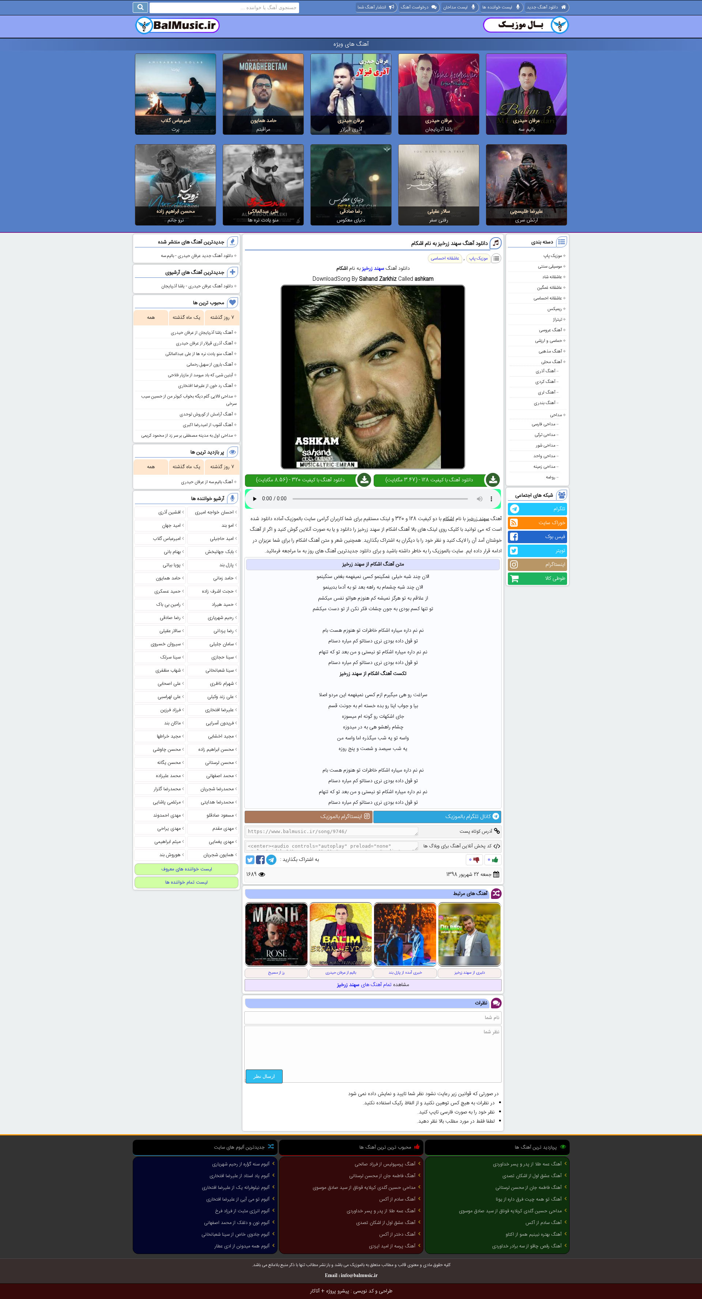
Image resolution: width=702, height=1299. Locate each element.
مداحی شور (545, 445)
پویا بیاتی (172, 565)
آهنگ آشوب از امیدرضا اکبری (208, 425)
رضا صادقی (351, 211)
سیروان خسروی (166, 644)
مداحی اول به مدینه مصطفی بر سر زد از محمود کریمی (187, 435)
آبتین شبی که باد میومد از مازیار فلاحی (200, 375)
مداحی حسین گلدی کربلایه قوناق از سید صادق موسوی (510, 1211)
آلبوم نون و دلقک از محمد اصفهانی (236, 1223)
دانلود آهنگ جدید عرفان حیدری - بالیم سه (197, 256)
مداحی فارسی (543, 424)
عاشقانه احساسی (547, 298)
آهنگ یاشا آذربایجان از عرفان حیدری (202, 332)
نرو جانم (175, 220)
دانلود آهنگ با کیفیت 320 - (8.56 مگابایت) (300, 480)
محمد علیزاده (168, 776)
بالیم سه (526, 129)
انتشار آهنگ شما (372, 7)
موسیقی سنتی (550, 266)
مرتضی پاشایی (167, 802)
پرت (175, 129)
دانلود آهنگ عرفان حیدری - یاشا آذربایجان (197, 286)
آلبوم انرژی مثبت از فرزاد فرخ (242, 1211)
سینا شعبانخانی (219, 671)
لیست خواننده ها (497, 7)
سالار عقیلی (438, 211)
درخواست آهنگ (415, 7)
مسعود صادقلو (220, 815)
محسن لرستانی (219, 763)
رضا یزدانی (224, 631)
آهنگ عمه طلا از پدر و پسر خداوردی (527, 1164)
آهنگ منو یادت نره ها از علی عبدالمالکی (199, 354)
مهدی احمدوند (167, 815)
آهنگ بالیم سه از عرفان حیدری (207, 482)
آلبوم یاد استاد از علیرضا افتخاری (239, 1176)
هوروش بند (170, 855)
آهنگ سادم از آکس (543, 1223)
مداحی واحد (544, 456)
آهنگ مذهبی (550, 351)
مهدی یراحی (169, 829)
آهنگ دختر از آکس (397, 1235)
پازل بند (226, 565)
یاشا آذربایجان (439, 129)
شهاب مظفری (168, 671)
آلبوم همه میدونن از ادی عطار (242, 1246)
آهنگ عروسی (550, 330)
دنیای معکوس (351, 220)
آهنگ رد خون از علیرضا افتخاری (205, 385)
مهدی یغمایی (221, 842)
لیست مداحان (455, 7)
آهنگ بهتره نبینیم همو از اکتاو (534, 1235)
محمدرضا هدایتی (217, 802)
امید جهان (171, 526)
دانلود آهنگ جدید (542, 7)
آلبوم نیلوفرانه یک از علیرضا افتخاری (235, 1188)
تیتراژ (557, 319)
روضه (550, 477)
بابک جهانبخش (219, 552)
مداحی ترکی (545, 434)
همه (151, 318)
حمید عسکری (167, 591)
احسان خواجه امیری (214, 512)
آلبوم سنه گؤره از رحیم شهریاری (240, 1164)
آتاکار (315, 1291)
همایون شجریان (218, 855)
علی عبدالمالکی (263, 211)
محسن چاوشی (167, 750)
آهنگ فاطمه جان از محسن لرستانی (528, 1188)
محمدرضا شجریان (217, 789)
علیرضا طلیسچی (526, 211)
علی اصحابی (169, 684)
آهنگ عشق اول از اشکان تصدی (532, 1176)
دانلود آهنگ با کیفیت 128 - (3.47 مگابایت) (429, 480)
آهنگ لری (546, 392)
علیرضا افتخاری (219, 710)
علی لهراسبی (169, 697)
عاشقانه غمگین (549, 287)
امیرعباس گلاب (175, 120)
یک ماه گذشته (186, 318)
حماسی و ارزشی (548, 340)
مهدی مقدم (223, 829)
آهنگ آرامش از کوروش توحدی (206, 414)
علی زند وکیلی (220, 697)
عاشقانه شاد (552, 277)
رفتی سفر (438, 220)
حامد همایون (263, 120)
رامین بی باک (168, 605)
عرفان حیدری (526, 120)
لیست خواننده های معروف (186, 869)
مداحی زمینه (544, 466)
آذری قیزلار (351, 129)
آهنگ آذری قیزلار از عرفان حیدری (204, 343)
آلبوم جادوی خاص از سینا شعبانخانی (235, 1235)
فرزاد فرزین (171, 710)
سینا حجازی (222, 657)
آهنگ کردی (545, 381)
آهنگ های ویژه (351, 44)
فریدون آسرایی (220, 723)
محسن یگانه (169, 763)
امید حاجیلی (222, 539)
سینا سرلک (170, 657)
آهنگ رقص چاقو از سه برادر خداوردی (527, 1246)
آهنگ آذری (545, 371)
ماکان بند (172, 723)
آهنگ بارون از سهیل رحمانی (209, 364)
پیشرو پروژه (337, 1291)
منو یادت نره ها (263, 220)
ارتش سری (526, 220)
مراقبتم (263, 129)
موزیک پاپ (552, 256)
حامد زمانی (223, 578)
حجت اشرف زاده (218, 591)
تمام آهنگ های (364, 985)
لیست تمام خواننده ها (186, 882)
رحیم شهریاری (221, 618)
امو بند (228, 526)
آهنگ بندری (544, 403)
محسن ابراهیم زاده (175, 211)
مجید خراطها (169, 736)
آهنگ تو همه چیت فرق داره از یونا (529, 1199)
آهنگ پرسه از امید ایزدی (392, 1246)
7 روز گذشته (222, 318)
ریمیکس (554, 309)
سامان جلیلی (222, 644)
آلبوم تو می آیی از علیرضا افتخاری (237, 1199)
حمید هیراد (223, 605)
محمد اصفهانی (220, 776)
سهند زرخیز (373, 268)
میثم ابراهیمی (167, 842)
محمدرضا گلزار (167, 789)
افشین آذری (169, 512)
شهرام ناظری (222, 684)
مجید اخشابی (221, 736)
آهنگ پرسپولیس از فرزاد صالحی (385, 1164)
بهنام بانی (172, 552)
